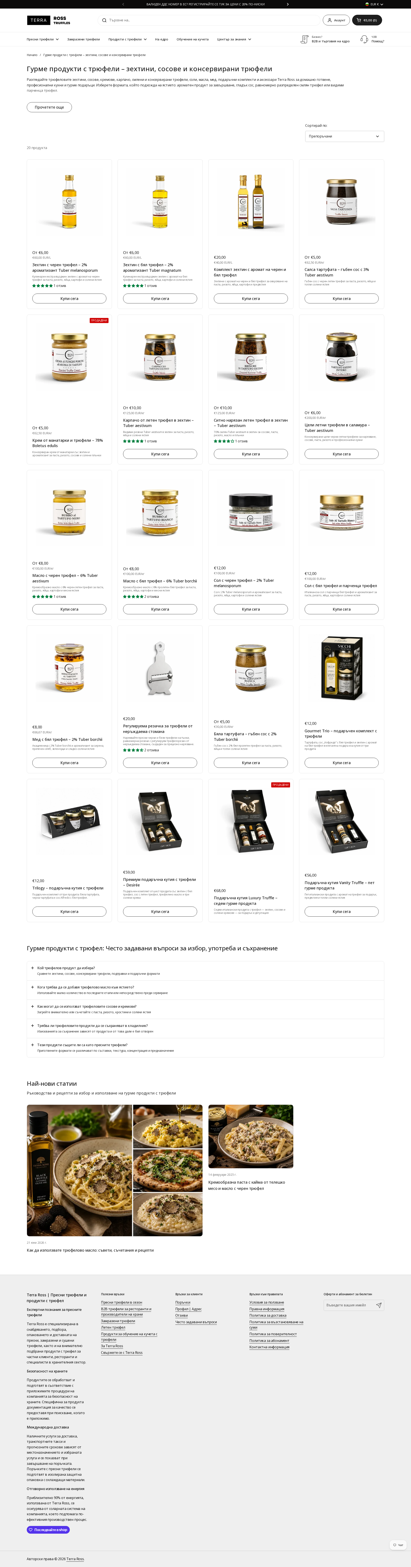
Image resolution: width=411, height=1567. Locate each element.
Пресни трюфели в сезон (121, 1302)
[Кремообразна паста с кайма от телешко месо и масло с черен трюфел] (250, 1136)
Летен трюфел (113, 1327)
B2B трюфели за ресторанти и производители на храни (126, 1312)
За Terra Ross (112, 1346)
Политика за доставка (267, 1315)
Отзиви (181, 1315)
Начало (32, 55)
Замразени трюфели (118, 1321)
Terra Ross (75, 1559)
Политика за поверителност (273, 1334)
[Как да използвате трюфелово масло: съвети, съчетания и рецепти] (115, 1170)
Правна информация (266, 1309)
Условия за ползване (266, 1302)
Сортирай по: (316, 125)
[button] (367, 20)
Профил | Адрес (188, 1309)
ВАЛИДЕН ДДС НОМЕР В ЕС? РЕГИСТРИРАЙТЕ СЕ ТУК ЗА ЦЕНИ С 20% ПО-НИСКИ (205, 4)
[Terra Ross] (49, 20)
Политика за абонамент (269, 1340)
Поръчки (182, 1302)
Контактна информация (269, 1347)
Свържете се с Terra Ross (122, 1352)
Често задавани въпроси (196, 1322)
